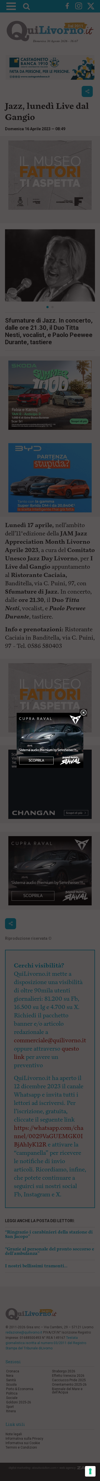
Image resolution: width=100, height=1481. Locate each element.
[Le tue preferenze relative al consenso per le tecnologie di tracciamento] (90, 1471)
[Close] (83, 713)
